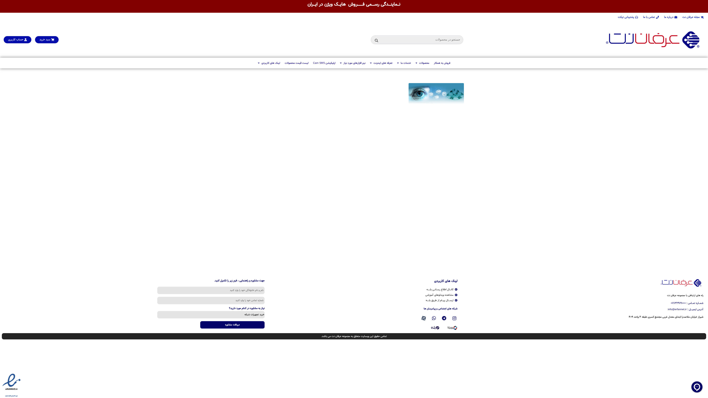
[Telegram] (444, 318)
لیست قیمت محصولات (296, 63)
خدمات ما (406, 63)
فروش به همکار (442, 63)
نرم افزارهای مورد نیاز (354, 63)
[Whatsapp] (434, 318)
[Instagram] (454, 318)
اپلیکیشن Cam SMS (324, 63)
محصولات (424, 63)
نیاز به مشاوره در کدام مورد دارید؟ (247, 308)
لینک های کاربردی (270, 63)
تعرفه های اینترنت (383, 63)
